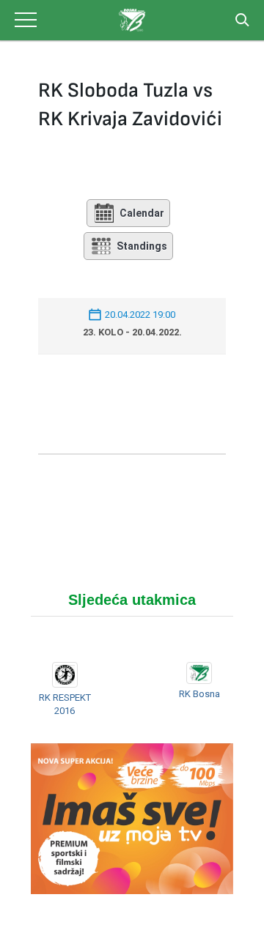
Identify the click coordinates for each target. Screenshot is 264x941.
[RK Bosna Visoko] (131, 20)
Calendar (142, 213)
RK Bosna (199, 693)
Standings (142, 246)
